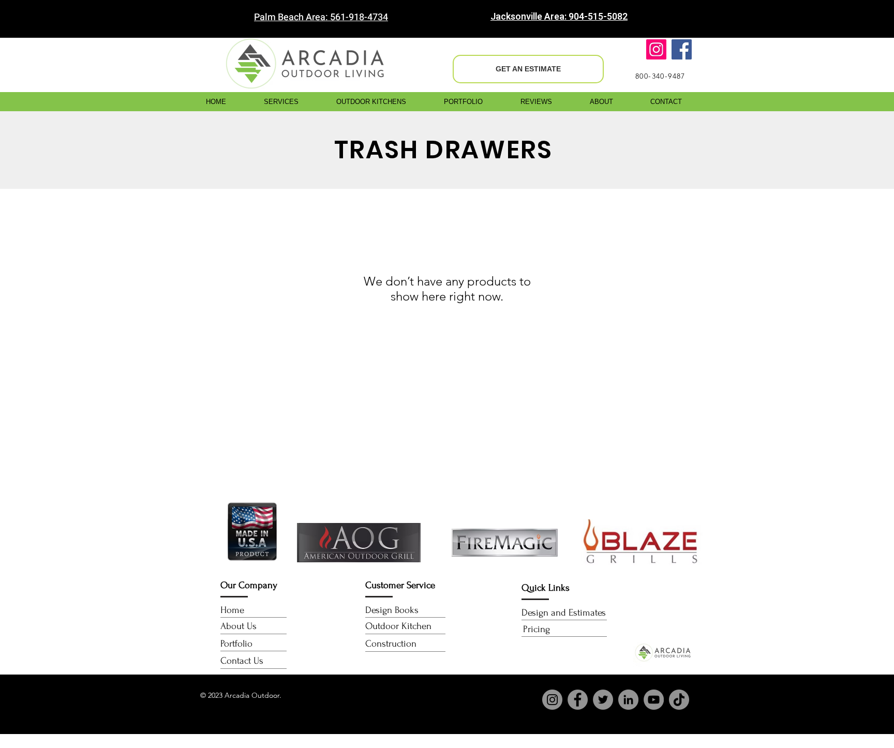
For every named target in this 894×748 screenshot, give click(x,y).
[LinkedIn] (628, 700)
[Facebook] (682, 49)
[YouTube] (654, 700)
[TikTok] (679, 700)
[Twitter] (603, 700)
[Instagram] (656, 49)
